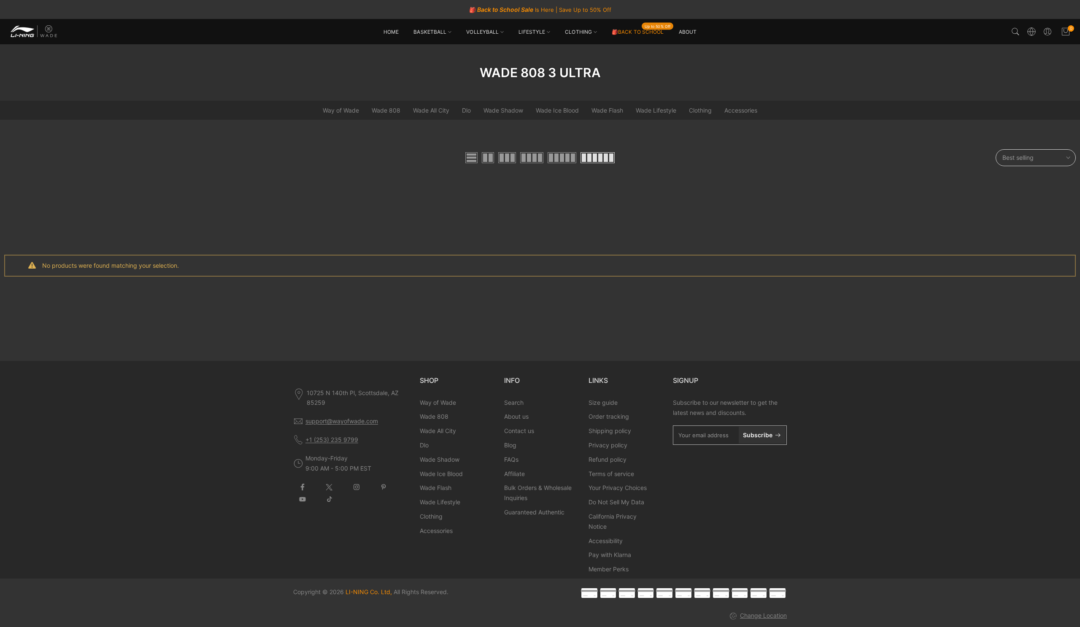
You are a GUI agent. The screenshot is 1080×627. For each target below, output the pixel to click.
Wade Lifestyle (656, 110)
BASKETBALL (429, 32)
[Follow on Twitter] (329, 487)
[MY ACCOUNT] (1047, 31)
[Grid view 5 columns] (561, 157)
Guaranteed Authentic (534, 512)
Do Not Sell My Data (616, 502)
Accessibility (606, 540)
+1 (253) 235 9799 (331, 439)
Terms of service (611, 473)
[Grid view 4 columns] (531, 157)
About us (516, 416)
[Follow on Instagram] (356, 487)
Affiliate (514, 473)
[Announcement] (540, 10)
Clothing (700, 110)
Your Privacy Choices (618, 487)
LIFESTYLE (531, 32)
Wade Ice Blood (557, 110)
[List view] (471, 157)
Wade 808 (386, 110)
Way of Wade (341, 110)
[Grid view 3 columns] (507, 157)
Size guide (603, 402)
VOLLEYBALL (482, 32)
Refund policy (607, 459)
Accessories (740, 110)
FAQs (511, 459)
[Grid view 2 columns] (488, 157)
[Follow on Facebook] (302, 487)
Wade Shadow (503, 110)
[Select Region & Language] (1031, 31)
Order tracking (609, 416)
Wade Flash (607, 110)
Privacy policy (608, 445)
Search (514, 402)
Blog (510, 445)
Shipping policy (610, 430)
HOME (391, 32)
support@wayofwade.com (341, 421)
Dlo (466, 110)
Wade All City (431, 110)
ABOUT (688, 32)
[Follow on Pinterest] (383, 487)
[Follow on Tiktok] (329, 499)
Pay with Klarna (610, 554)
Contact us (519, 430)
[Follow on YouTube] (302, 499)
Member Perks (609, 569)
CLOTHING (578, 32)
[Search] (1015, 31)
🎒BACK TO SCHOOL (641, 31)
